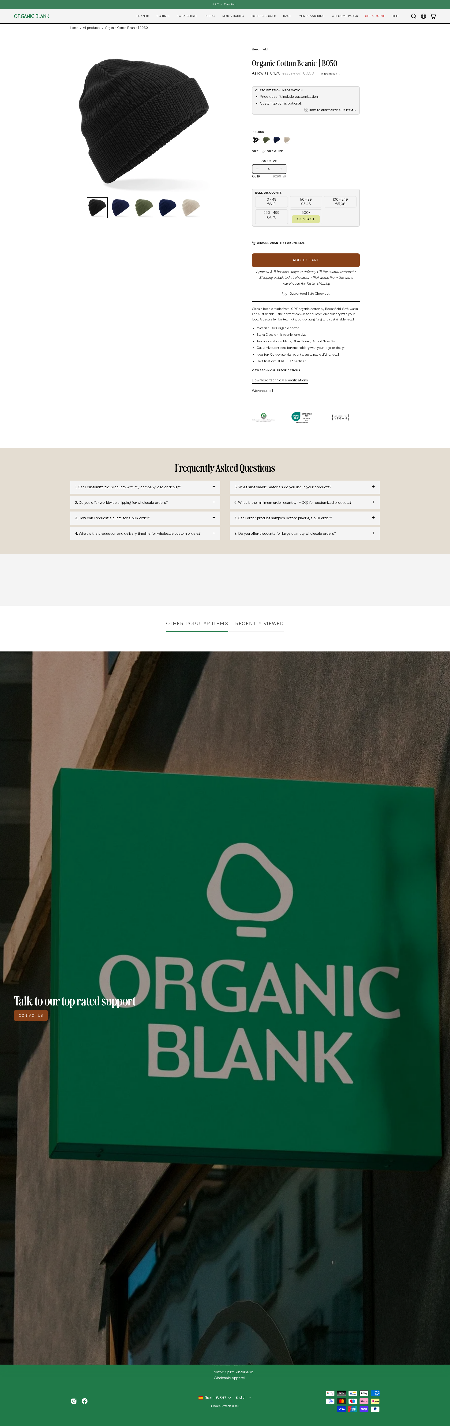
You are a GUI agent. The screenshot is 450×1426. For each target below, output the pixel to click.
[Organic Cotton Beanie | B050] (97, 207)
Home (74, 28)
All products (92, 28)
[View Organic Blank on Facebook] (84, 1401)
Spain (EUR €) (215, 1398)
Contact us (31, 1015)
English (241, 1398)
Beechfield (260, 49)
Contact (306, 219)
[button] (143, 16)
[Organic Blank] (31, 16)
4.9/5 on (224, 4)
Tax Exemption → (330, 73)
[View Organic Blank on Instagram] (73, 1401)
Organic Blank (230, 1405)
